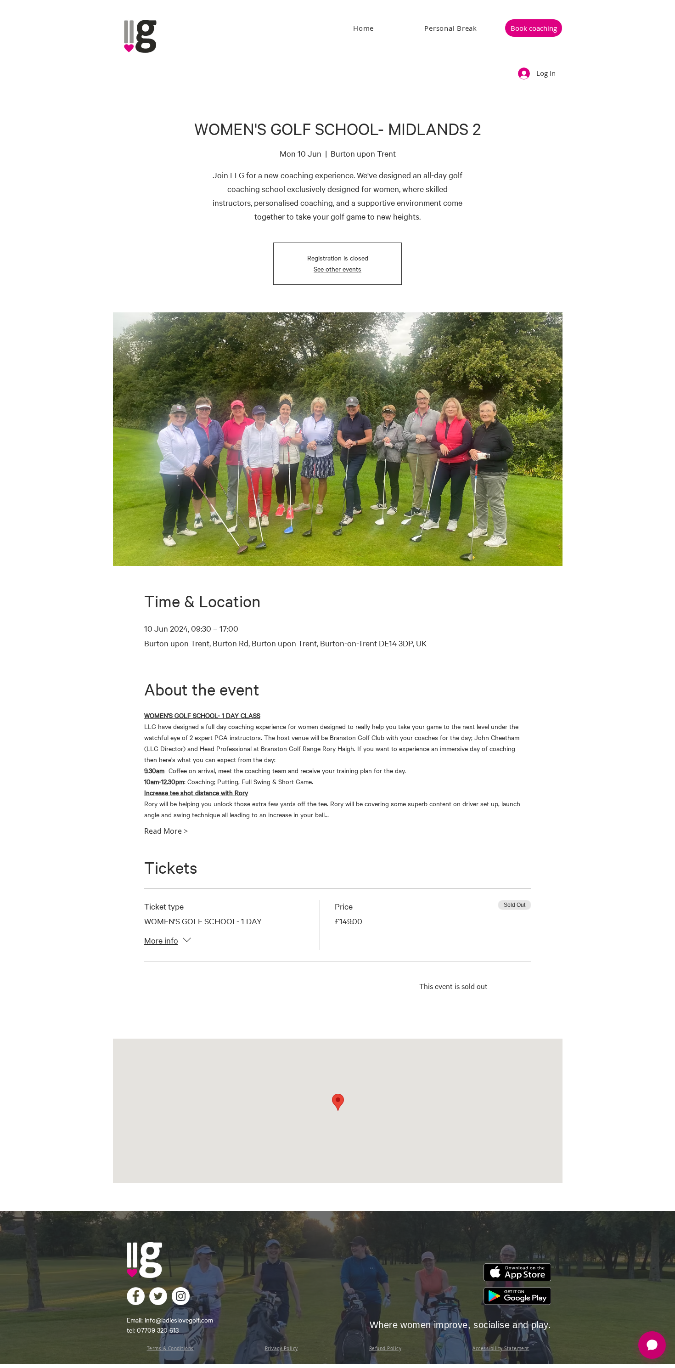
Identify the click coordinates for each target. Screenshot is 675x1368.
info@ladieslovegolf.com (179, 1320)
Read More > (166, 831)
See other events (337, 269)
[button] (533, 28)
